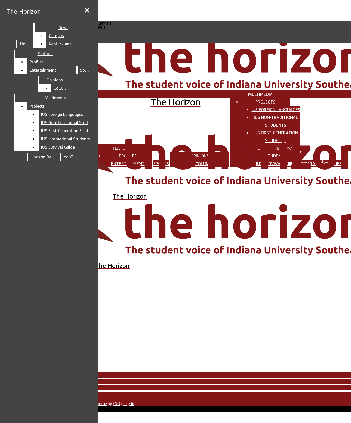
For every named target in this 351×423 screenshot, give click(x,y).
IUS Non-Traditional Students (68, 122)
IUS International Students (65, 139)
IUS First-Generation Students (68, 130)
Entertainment (43, 70)
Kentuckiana (60, 44)
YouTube (72, 157)
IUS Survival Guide (58, 147)
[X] (149, 18)
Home (25, 44)
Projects (265, 102)
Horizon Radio (44, 157)
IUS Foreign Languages (276, 109)
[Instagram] (149, 9)
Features (45, 53)
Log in (128, 403)
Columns (61, 88)
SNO (116, 403)
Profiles (37, 62)
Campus (56, 35)
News (63, 27)
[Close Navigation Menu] (87, 10)
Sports (86, 70)
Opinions (54, 80)
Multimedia (260, 94)
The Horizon (23, 11)
